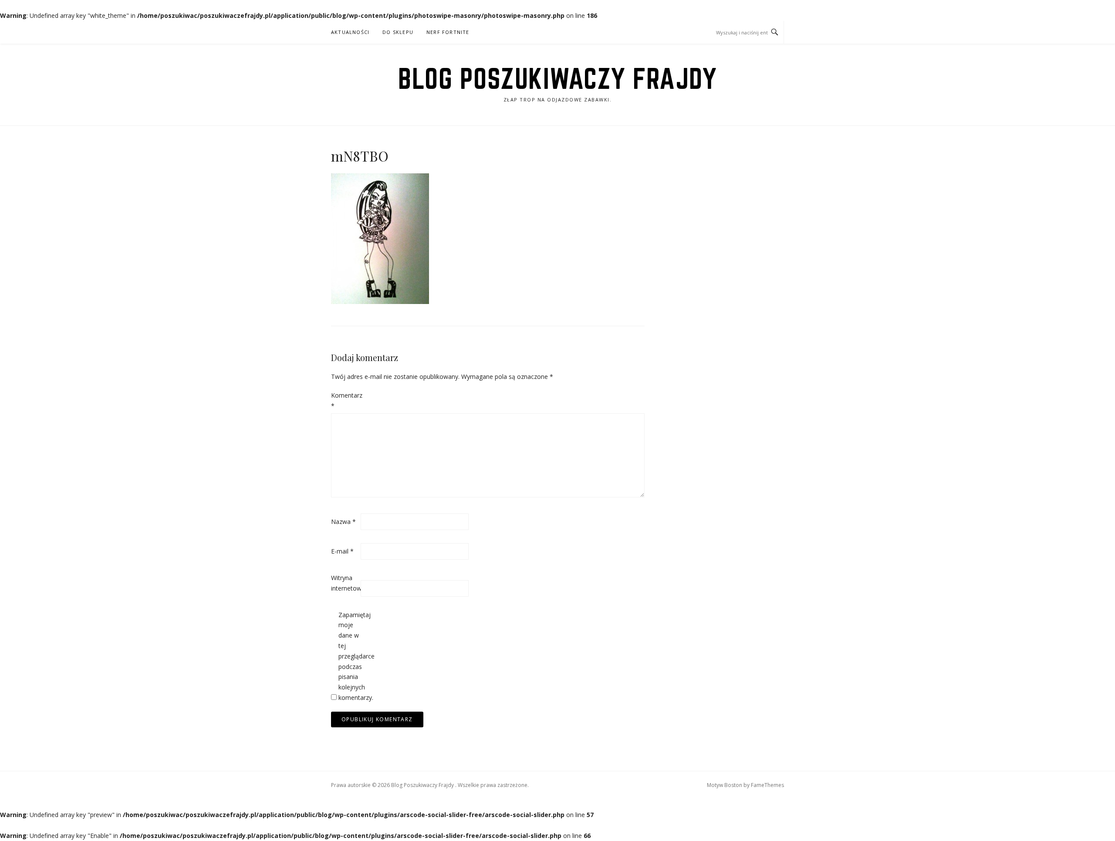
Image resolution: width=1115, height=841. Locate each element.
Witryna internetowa (345, 583)
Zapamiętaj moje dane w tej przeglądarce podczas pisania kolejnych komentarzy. (352, 656)
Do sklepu (397, 32)
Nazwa (343, 521)
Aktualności (350, 32)
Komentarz (345, 400)
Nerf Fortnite (448, 32)
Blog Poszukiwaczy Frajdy (557, 78)
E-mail (342, 551)
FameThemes (767, 785)
